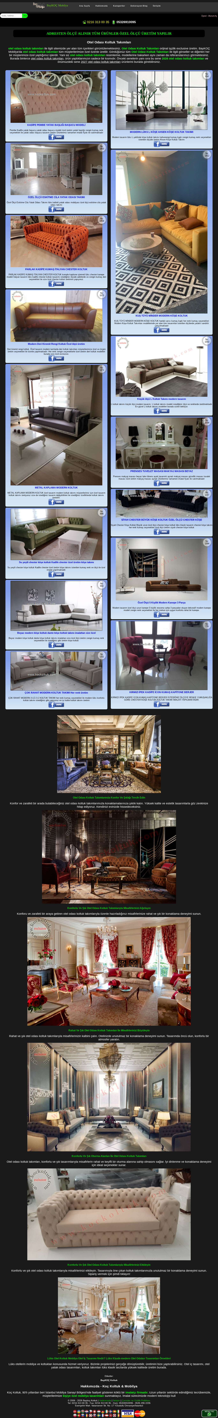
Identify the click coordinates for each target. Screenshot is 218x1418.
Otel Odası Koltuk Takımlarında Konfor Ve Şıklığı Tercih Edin (109, 797)
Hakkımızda (101, 6)
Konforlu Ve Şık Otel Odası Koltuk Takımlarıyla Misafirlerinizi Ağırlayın (109, 908)
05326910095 (126, 22)
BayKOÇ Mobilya (57, 5)
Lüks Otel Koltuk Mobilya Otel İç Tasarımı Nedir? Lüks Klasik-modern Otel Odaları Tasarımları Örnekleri (109, 1358)
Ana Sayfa (84, 6)
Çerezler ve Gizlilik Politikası (136, 1400)
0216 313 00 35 (97, 22)
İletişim (157, 6)
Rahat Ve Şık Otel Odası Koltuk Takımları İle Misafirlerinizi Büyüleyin (109, 1030)
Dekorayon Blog (139, 6)
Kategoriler (119, 6)
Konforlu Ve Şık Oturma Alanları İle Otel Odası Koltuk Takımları (109, 1156)
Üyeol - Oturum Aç (209, 16)
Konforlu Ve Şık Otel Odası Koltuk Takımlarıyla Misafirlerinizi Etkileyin (109, 1264)
